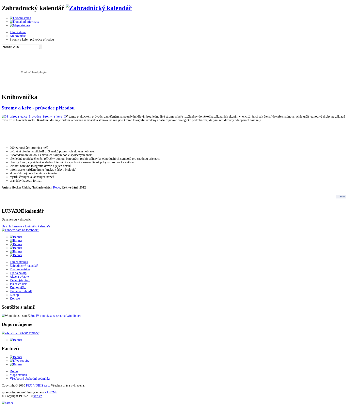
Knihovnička (18, 35)
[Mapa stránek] (20, 25)
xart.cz (37, 396)
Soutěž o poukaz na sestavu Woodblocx (55, 315)
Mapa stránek (18, 375)
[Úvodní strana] (20, 18)
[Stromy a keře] (34, 116)
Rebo (56, 187)
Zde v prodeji (31, 333)
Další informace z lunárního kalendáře (26, 226)
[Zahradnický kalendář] (99, 8)
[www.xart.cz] (7, 403)
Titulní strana (18, 32)
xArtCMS (51, 392)
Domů (14, 371)
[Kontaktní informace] (24, 21)
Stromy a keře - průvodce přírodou (38, 107)
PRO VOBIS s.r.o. (38, 385)
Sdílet (342, 196)
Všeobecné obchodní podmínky (30, 378)
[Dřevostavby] (19, 360)
